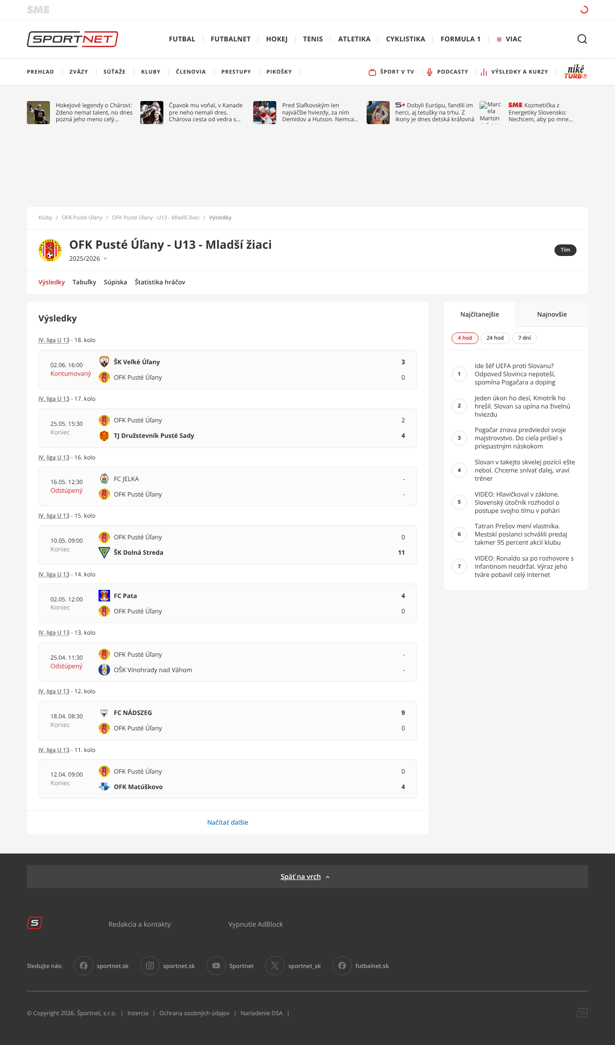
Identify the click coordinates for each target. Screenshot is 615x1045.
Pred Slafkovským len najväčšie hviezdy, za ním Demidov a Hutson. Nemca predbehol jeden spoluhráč (318, 112)
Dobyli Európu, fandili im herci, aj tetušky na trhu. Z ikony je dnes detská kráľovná (435, 112)
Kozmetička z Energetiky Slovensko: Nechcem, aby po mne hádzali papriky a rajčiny (540, 112)
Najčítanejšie (479, 314)
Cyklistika (405, 39)
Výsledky (51, 282)
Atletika (354, 39)
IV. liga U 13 (54, 515)
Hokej (277, 39)
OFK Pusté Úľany (82, 218)
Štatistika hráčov (160, 282)
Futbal (182, 39)
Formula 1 (461, 39)
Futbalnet (231, 39)
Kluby (45, 218)
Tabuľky (84, 282)
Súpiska (115, 282)
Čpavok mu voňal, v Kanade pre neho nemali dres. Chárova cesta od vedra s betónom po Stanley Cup (206, 112)
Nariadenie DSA (262, 1013)
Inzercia (137, 1013)
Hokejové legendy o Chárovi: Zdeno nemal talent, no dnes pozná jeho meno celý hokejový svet (94, 112)
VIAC (514, 39)
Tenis (313, 39)
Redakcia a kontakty (140, 924)
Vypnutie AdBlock (255, 924)
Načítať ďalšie (227, 822)
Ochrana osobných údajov (195, 1013)
